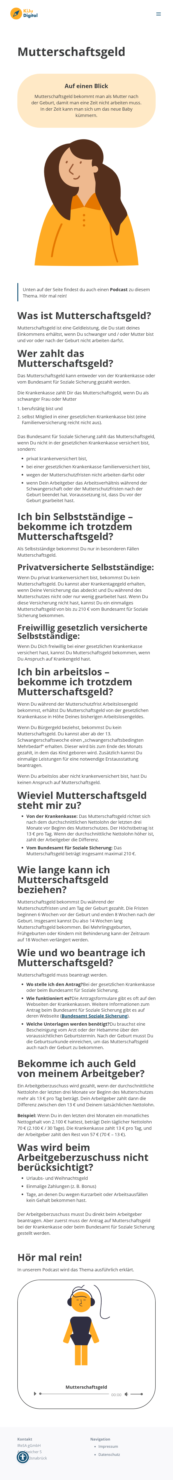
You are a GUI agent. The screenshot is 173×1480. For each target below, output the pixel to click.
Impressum (108, 1446)
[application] (86, 1394)
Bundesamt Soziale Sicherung (94, 1016)
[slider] (135, 1394)
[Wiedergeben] (35, 1393)
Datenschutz (109, 1454)
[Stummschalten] (126, 1394)
